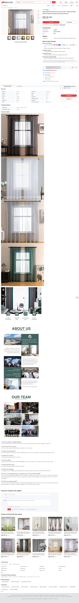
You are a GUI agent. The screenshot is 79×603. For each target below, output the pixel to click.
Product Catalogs (16, 564)
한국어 (48, 596)
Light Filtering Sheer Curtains (26, 581)
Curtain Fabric (22, 570)
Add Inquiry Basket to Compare (21, 41)
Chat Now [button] (70, 22)
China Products (18, 595)
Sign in (77, 2)
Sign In (44, 81)
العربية (45, 596)
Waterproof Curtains (43, 586)
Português (21, 596)
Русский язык (30, 596)
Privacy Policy (55, 598)
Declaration (50, 598)
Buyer (53, 5)
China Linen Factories (15, 586)
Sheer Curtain (15, 7)
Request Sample (62, 24)
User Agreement (45, 598)
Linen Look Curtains (23, 566)
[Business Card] (76, 91)
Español (18, 596)
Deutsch (37, 596)
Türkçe (60, 596)
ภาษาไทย (57, 596)
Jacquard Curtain (4, 568)
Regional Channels (52, 595)
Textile (5, 7)
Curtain (60, 568)
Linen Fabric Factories (5, 586)
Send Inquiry (51, 22)
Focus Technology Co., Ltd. (32, 598)
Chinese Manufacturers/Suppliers (27, 595)
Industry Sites (46, 595)
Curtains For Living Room (53, 586)
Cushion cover (42, 570)
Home (2, 7)
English (14, 596)
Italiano (34, 596)
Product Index (58, 595)
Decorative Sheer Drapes (15, 581)
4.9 (64, 87)
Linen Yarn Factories (24, 586)
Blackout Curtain (42, 568)
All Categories (5, 5)
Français (25, 596)
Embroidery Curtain (62, 566)
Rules (77, 5)
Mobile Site (62, 595)
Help (58, 5)
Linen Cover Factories (33, 586)
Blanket (60, 570)
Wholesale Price (41, 595)
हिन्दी (54, 596)
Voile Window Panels (5, 581)
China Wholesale (35, 595)
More (2, 591)
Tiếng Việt (64, 596)
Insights (67, 595)
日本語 (51, 596)
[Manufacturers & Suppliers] (7, 2)
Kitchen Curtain (3, 566)
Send (9, 509)
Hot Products (13, 595)
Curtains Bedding (72, 586)
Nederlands (41, 596)
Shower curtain (3, 570)
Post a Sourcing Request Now (31, 509)
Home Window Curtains (63, 586)
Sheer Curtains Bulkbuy (14, 589)
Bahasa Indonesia (69, 596)
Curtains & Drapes (9, 7)
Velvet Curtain (42, 566)
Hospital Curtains (5, 589)
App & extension (64, 5)
